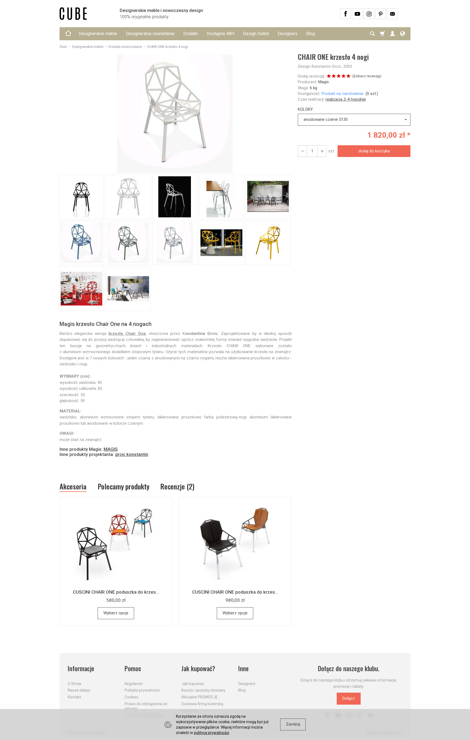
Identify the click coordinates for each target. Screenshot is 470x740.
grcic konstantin (131, 454)
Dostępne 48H (220, 33)
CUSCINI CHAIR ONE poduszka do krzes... (116, 592)
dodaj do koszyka (374, 151)
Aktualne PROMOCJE (199, 697)
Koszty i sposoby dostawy (203, 690)
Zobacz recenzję (366, 76)
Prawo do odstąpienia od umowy (146, 706)
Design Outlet (256, 33)
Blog (310, 33)
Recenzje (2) (177, 486)
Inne (243, 668)
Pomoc (133, 668)
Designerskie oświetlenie (150, 33)
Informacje (81, 668)
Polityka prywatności (142, 690)
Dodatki (190, 33)
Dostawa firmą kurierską (202, 704)
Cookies (131, 697)
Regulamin (134, 684)
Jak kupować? (198, 668)
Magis (323, 81)
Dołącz (348, 698)
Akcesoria (73, 486)
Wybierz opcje (115, 612)
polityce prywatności (211, 732)
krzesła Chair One (127, 333)
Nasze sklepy (79, 690)
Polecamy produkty (123, 486)
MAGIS (111, 449)
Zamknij (293, 724)
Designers (288, 33)
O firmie (74, 684)
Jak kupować (192, 684)
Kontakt (74, 697)
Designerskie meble (98, 33)
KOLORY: (306, 109)
